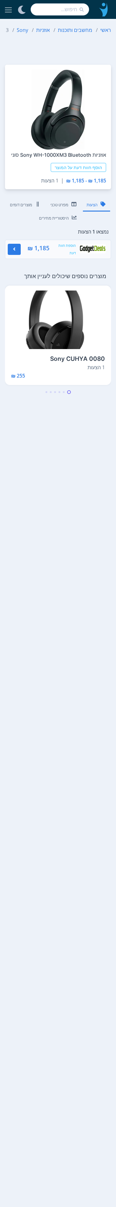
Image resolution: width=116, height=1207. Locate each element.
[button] (69, 392)
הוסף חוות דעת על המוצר (78, 167)
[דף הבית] (102, 9)
